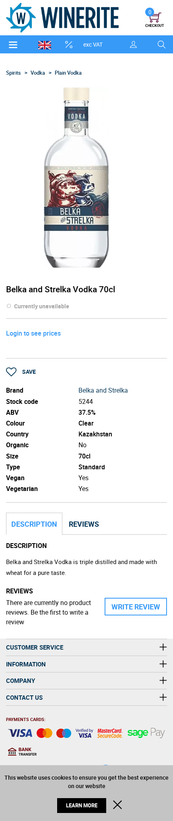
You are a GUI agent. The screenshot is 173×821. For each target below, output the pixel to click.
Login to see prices (33, 333)
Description (34, 524)
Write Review (135, 606)
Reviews (84, 524)
